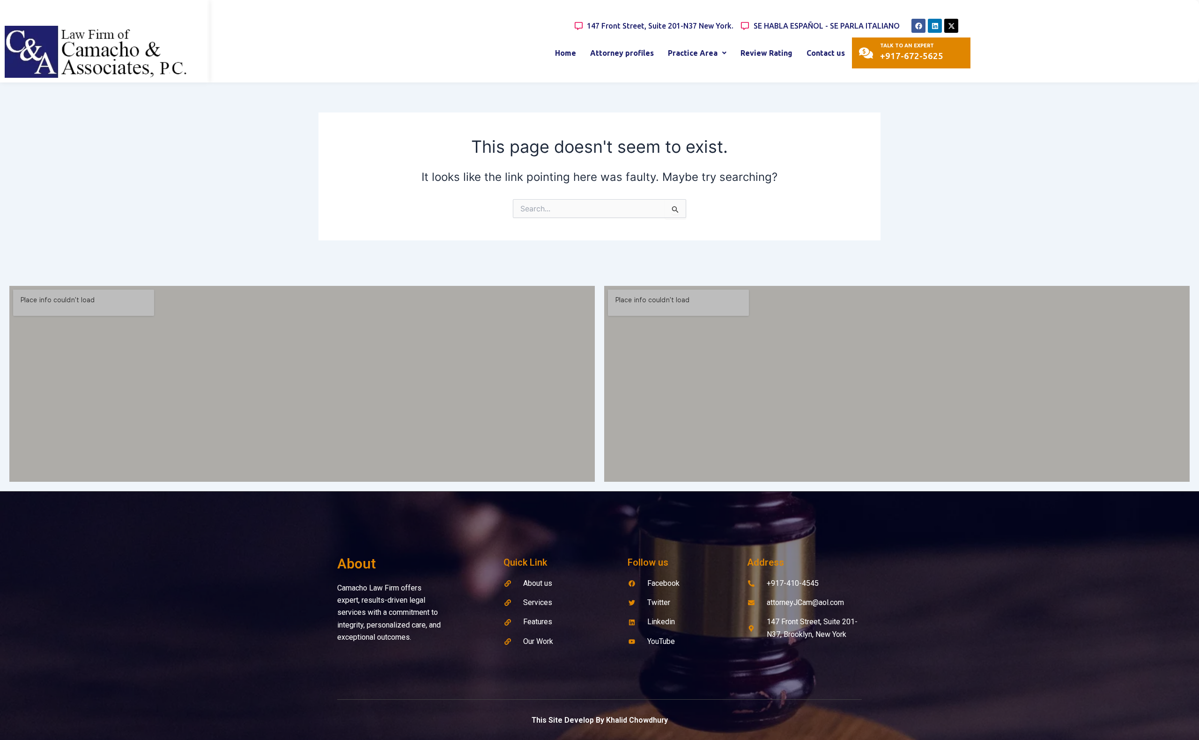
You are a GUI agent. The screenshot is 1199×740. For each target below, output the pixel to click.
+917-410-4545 (793, 583)
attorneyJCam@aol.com (805, 602)
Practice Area (693, 53)
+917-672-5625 (911, 56)
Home (565, 53)
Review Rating (766, 53)
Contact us (826, 53)
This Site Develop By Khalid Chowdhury (600, 720)
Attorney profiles (622, 53)
